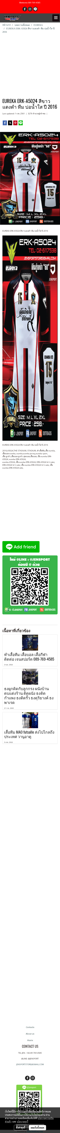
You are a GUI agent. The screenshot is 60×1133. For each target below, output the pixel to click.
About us (30, 1034)
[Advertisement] (30, 65)
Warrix (30, 1040)
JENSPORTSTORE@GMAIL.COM (30, 1064)
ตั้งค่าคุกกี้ (20, 1127)
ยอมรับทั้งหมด (37, 1127)
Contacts (30, 1027)
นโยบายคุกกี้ (22, 1121)
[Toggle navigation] (55, 17)
